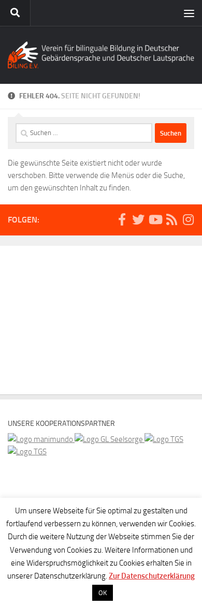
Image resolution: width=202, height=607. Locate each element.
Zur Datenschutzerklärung (152, 576)
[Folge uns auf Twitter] (138, 219)
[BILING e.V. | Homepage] (101, 54)
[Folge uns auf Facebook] (122, 219)
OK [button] (102, 593)
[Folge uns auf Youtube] (155, 219)
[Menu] (189, 13)
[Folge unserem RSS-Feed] (171, 219)
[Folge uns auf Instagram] (188, 219)
